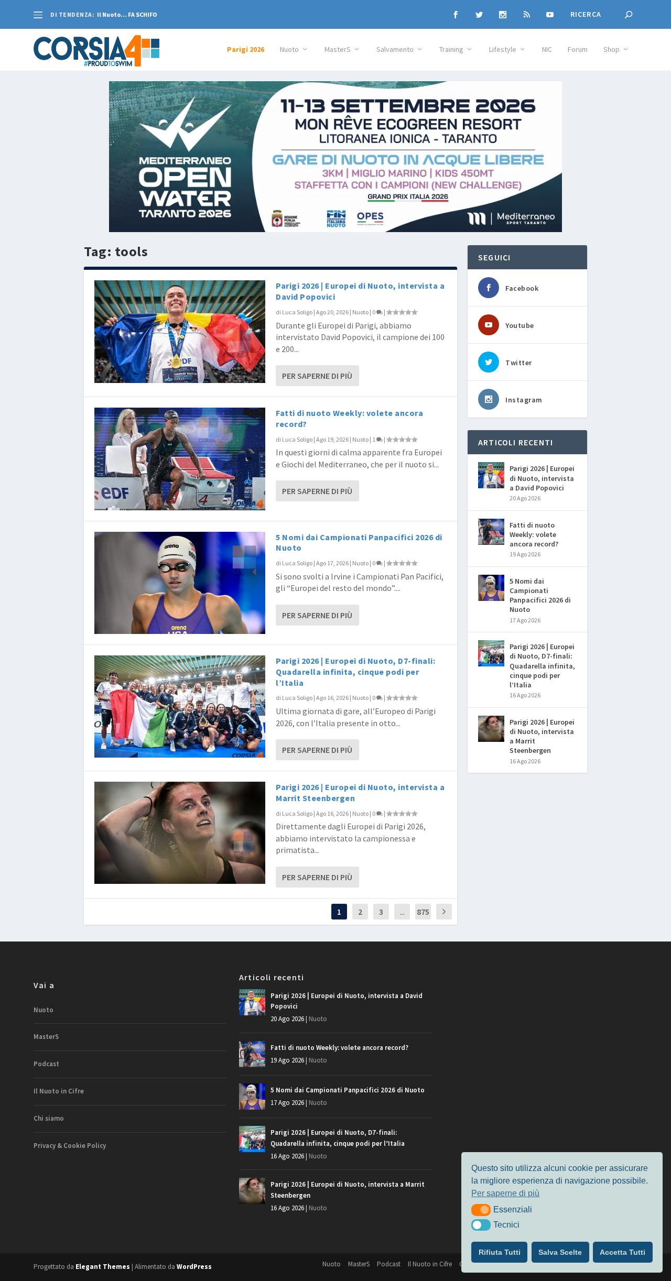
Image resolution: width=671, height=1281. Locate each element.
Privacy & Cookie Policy (70, 1145)
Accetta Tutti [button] (622, 1252)
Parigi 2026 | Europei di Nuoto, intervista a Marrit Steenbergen (542, 736)
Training (451, 49)
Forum (578, 49)
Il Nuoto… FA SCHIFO (127, 14)
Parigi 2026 (245, 49)
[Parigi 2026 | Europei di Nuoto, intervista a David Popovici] (179, 331)
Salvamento (395, 49)
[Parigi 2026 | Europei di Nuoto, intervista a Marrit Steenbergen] (179, 833)
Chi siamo (49, 1118)
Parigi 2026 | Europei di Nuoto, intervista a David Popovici (542, 478)
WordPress (194, 1266)
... (402, 911)
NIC (547, 49)
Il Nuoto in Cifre (59, 1091)
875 (423, 911)
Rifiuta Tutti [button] (500, 1252)
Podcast (46, 1063)
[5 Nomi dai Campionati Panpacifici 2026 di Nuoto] (179, 583)
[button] (481, 1210)
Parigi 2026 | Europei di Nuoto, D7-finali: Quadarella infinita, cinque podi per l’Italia (355, 671)
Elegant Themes (102, 1266)
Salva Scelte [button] (560, 1252)
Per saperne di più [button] (505, 1193)
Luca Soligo (297, 312)
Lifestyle (502, 49)
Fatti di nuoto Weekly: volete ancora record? (534, 534)
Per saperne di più (317, 375)
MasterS (337, 49)
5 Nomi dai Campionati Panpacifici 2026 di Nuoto (540, 595)
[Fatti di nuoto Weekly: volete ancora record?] (179, 459)
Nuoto (289, 49)
